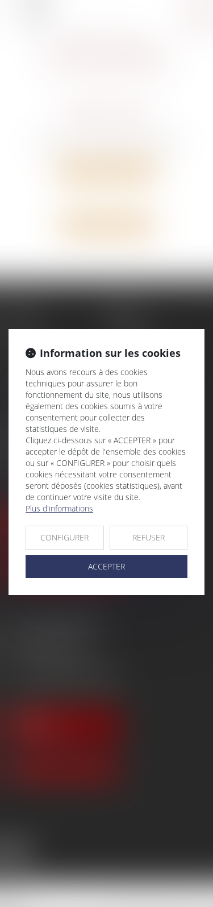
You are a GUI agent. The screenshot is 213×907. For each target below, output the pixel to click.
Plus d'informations (59, 508)
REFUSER (148, 537)
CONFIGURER (64, 537)
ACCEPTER (106, 566)
